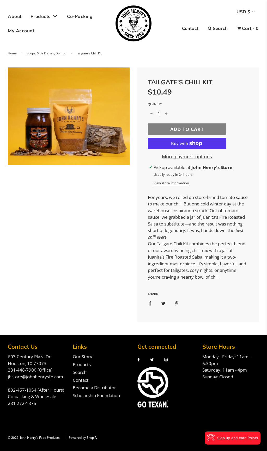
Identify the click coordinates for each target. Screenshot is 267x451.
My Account (21, 30)
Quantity (155, 104)
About (15, 16)
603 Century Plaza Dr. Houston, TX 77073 (30, 360)
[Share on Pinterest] (177, 303)
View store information (171, 183)
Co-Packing (80, 16)
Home (12, 53)
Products (82, 364)
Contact (80, 380)
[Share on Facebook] (150, 303)
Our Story (82, 357)
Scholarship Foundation (96, 395)
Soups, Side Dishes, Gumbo (46, 53)
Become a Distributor (94, 388)
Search (80, 372)
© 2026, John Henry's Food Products (34, 437)
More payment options (187, 156)
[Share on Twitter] (163, 303)
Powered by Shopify (83, 437)
